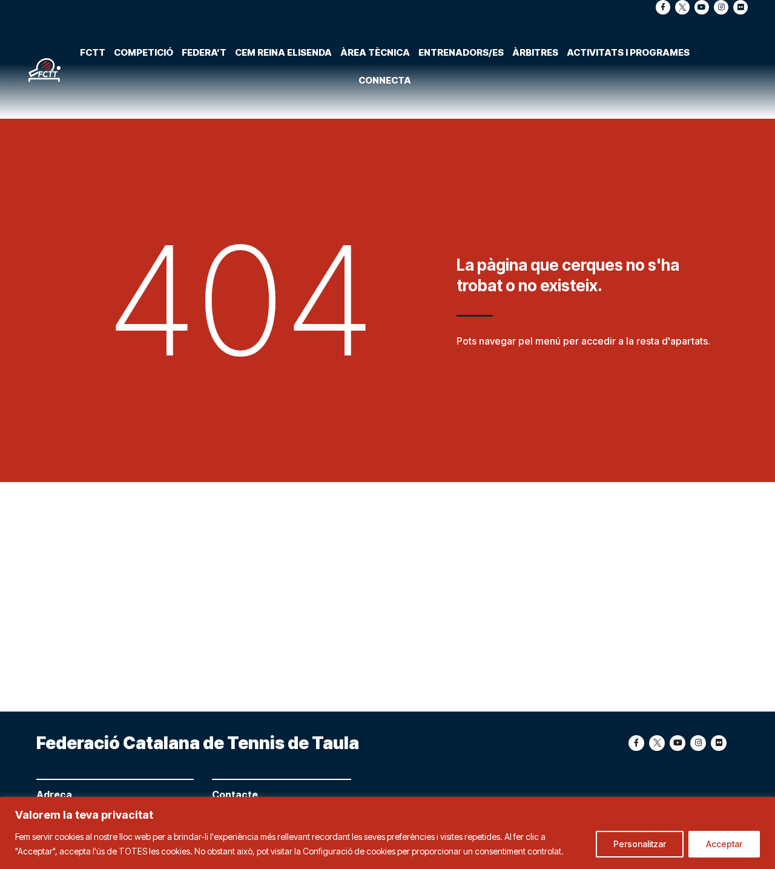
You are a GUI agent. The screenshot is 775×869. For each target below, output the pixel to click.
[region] (387, 833)
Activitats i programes (628, 52)
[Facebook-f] (663, 7)
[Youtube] (701, 7)
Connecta (384, 80)
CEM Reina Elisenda (283, 52)
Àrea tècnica (375, 52)
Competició (143, 52)
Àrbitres (535, 52)
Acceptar (724, 844)
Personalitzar (639, 844)
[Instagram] (721, 7)
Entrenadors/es (461, 52)
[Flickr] (740, 7)
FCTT (92, 52)
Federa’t (204, 52)
